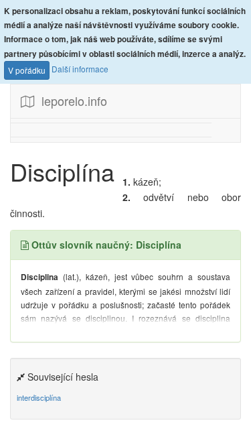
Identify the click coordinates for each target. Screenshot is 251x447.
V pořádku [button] (27, 70)
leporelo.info (71, 100)
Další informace (80, 68)
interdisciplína (39, 397)
